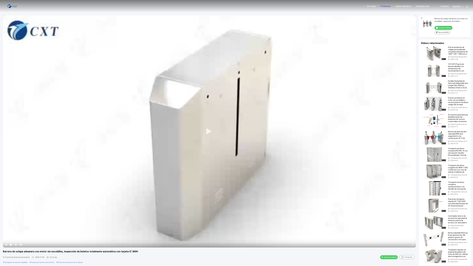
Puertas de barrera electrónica (42, 262)
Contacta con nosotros (422, 7)
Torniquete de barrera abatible (16, 262)
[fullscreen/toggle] (412, 244)
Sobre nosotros (403, 6)
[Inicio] (12, 6)
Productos (386, 6)
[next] (16, 244)
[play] (209, 131)
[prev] (6, 244)
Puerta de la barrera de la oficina (70, 262)
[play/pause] (11, 244)
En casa (371, 6)
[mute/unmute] (20, 244)
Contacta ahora (390, 257)
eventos (445, 6)
